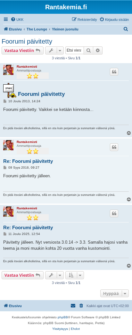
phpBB (63, 317)
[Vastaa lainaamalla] (114, 72)
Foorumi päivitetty (27, 41)
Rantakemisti (27, 66)
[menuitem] (17, 19)
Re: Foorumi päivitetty (28, 161)
